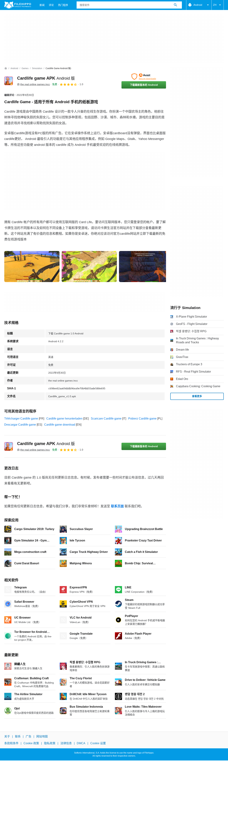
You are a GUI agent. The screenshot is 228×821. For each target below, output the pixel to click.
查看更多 (197, 396)
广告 (28, 736)
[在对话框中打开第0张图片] (31, 266)
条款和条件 (11, 743)
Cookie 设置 (98, 743)
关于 (7, 736)
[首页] (5, 68)
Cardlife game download (59, 424)
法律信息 (66, 743)
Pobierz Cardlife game (142, 418)
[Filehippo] (17, 5)
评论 (51, 5)
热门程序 (63, 5)
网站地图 (42, 736)
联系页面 (117, 506)
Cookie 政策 (31, 743)
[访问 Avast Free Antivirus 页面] (143, 76)
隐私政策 (49, 743)
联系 (18, 736)
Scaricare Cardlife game (106, 418)
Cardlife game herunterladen (64, 418)
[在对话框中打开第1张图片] (89, 266)
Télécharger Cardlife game (21, 418)
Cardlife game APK (46, 78)
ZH (214, 4)
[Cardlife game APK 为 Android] (8, 81)
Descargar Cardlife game (20, 424)
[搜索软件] (175, 5)
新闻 (42, 5)
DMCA (81, 743)
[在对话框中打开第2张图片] (146, 266)
